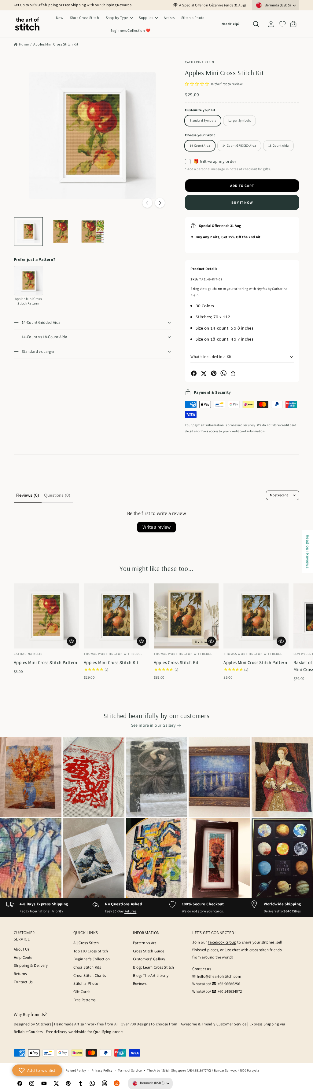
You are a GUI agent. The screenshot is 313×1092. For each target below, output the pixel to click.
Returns (130, 911)
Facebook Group (222, 942)
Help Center (24, 957)
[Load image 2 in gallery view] (60, 231)
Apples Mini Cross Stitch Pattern (45, 662)
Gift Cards (81, 991)
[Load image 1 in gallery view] (28, 231)
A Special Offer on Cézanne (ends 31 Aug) (212, 5)
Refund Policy (76, 1070)
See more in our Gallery (153, 725)
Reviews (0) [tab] (27, 495)
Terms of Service (130, 1070)
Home (24, 44)
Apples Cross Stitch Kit (176, 662)
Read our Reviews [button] (308, 551)
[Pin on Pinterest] (213, 373)
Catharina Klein (199, 62)
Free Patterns (84, 1000)
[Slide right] (160, 203)
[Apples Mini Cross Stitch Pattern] (28, 280)
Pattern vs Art (144, 942)
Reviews (140, 983)
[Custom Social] (117, 1083)
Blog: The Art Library (151, 975)
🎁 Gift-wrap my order (214, 161)
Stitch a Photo (85, 983)
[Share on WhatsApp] (223, 373)
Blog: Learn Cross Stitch (153, 967)
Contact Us (23, 981)
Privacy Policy (102, 1070)
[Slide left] (147, 203)
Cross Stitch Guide (148, 951)
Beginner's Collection (91, 959)
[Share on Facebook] (193, 373)
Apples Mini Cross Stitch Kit (56, 44)
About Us (21, 949)
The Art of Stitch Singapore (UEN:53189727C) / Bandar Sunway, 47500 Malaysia (203, 1070)
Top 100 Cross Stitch (90, 951)
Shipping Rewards (116, 4)
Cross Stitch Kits (87, 967)
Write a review (156, 527)
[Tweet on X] (203, 373)
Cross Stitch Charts (89, 975)
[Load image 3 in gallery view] (92, 231)
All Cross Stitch (86, 942)
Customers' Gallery (149, 959)
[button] (119, 17)
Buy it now (242, 202)
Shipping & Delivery (31, 965)
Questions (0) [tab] (57, 495)
